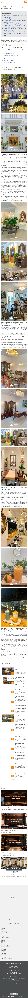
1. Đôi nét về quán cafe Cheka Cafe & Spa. (14, 19)
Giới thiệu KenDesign (5, 937)
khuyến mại (3, 933)
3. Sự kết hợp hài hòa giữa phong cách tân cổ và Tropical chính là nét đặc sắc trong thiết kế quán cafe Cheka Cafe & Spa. (15, 25)
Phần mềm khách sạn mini (6, 958)
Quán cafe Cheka (10, 60)
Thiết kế (2, 927)
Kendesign (9, 654)
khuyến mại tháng (4, 948)
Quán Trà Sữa (4, 944)
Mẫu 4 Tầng (3, 957)
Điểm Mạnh (3, 950)
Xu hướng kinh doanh (5, 946)
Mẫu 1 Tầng (3, 953)
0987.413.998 (15, 970)
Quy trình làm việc (4, 939)
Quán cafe (3, 942)
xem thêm (13, 779)
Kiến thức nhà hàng (5, 932)
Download (3, 940)
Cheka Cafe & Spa (11, 53)
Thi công (3, 928)
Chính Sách (3, 949)
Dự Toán (3, 929)
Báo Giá (2, 951)
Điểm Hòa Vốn (4, 931)
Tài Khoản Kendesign (5, 935)
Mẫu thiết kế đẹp (4, 945)
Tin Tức (2, 936)
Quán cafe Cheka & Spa (10, 62)
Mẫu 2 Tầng (3, 954)
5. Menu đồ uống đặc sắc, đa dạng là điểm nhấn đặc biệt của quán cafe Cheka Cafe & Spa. (15, 33)
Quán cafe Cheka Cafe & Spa (11, 55)
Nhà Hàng (3, 941)
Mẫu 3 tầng (3, 955)
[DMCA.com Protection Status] (14, 993)
